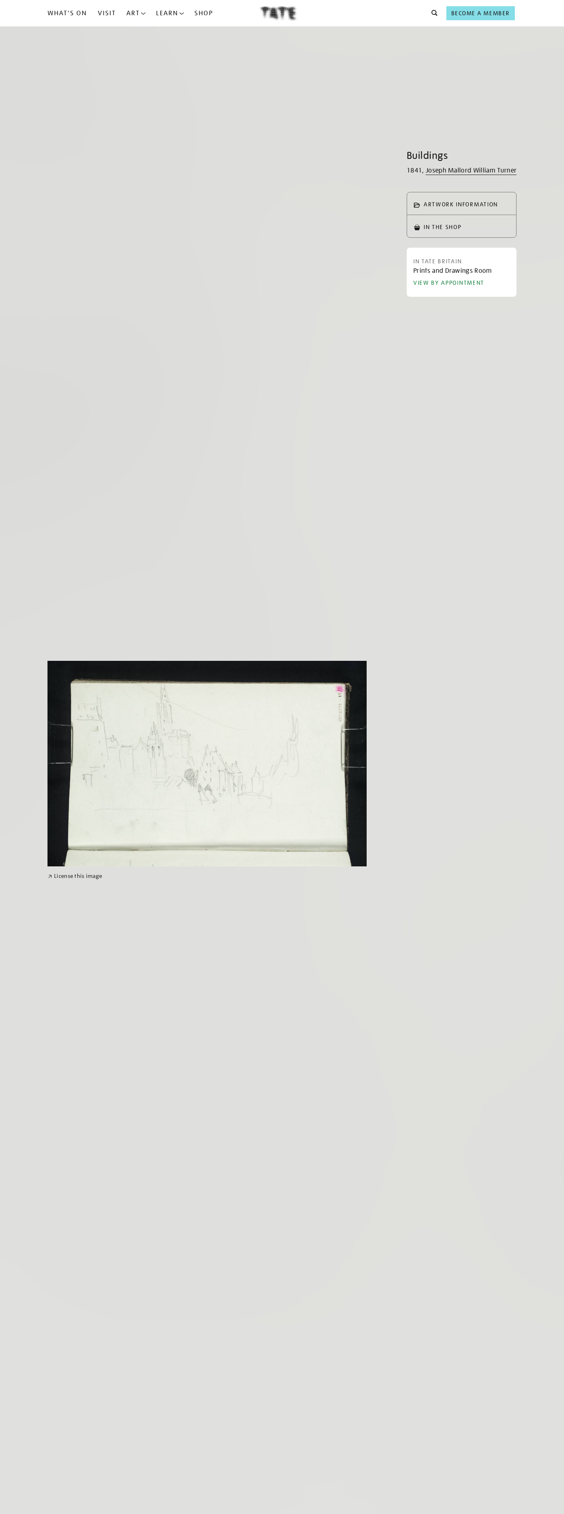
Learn (167, 13)
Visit (107, 13)
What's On (67, 13)
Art (133, 13)
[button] (432, 13)
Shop (203, 13)
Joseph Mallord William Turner (471, 170)
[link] (74, 876)
